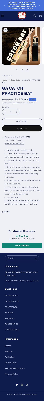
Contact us (9, 357)
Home (4, 80)
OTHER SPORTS (12, 330)
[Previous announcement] (4, 5)
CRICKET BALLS (12, 301)
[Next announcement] (39, 5)
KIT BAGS (9, 313)
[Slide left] (16, 69)
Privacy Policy (11, 363)
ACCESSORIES (11, 324)
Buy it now (22, 128)
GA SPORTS (17, 394)
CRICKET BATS (11, 296)
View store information (14, 144)
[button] (35, 16)
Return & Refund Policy (15, 368)
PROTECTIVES (11, 307)
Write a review (22, 245)
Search (8, 346)
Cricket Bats (14, 80)
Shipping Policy (11, 374)
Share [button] (7, 212)
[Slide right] (27, 69)
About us (9, 351)
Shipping (16, 102)
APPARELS (9, 318)
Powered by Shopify (29, 394)
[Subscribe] (36, 258)
